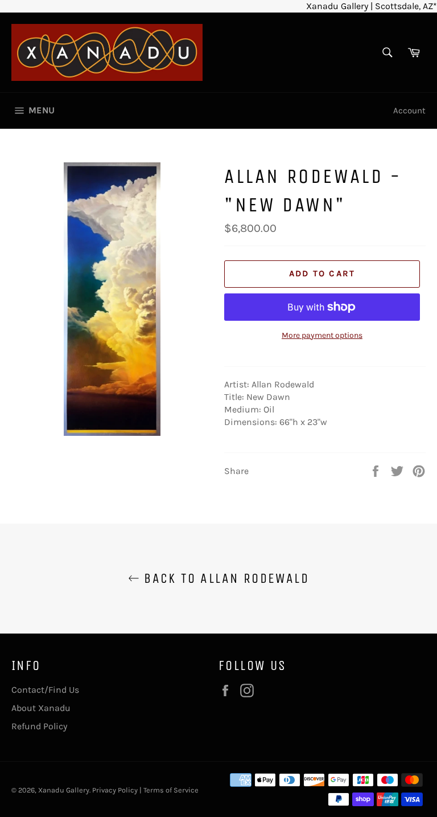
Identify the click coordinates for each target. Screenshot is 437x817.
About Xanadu (41, 707)
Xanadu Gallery (63, 790)
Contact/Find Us (45, 689)
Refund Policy (39, 726)
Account (409, 110)
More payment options (322, 335)
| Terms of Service (169, 790)
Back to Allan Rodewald (224, 578)
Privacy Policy (115, 790)
